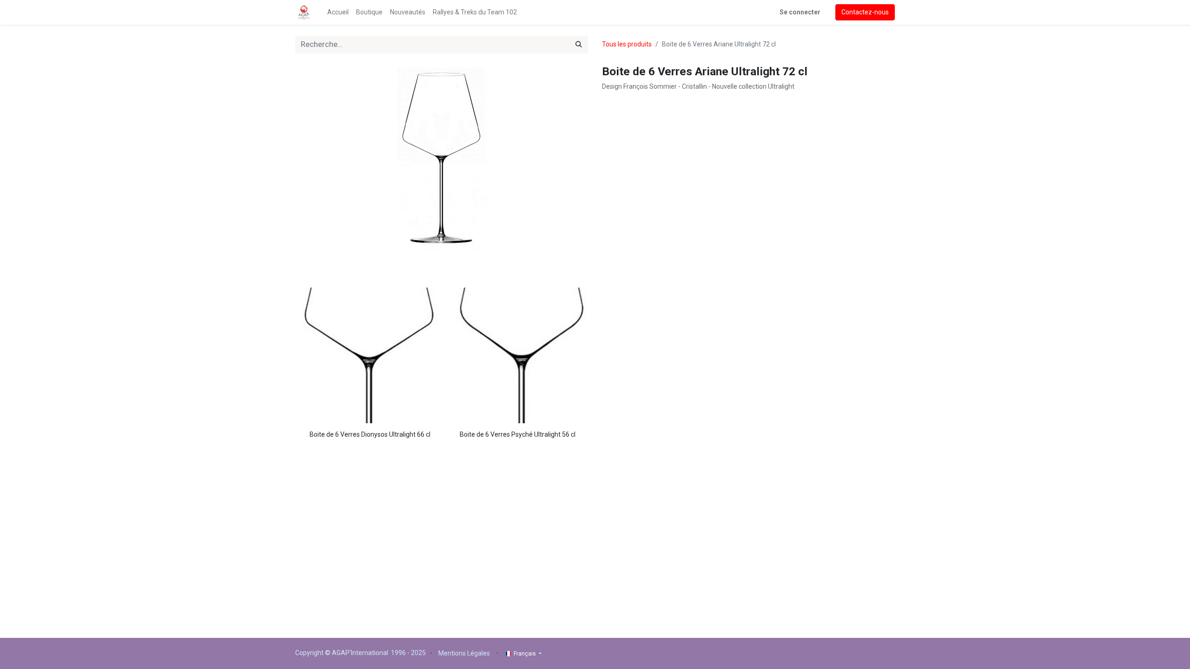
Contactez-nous (865, 12)
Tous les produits (627, 44)
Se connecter (800, 12)
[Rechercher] (578, 44)
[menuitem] (338, 12)
